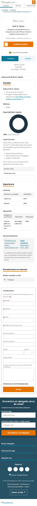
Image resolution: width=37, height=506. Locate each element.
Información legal (8, 451)
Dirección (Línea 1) (9, 333)
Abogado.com (6, 458)
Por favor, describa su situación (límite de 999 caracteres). (17, 366)
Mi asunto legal (6, 411)
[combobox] (18, 415)
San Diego (13, 10)
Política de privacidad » (13, 484)
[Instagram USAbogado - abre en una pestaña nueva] (15, 469)
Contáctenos (10, 58)
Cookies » (26, 486)
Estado (26, 349)
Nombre (6, 300)
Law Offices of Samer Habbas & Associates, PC (17, 11)
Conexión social (30, 6)
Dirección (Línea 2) (9, 341)
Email (5, 317)
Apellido (6, 309)
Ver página (28, 58)
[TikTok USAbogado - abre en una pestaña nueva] (21, 469)
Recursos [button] (18, 6)
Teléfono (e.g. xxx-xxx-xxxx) (12, 325)
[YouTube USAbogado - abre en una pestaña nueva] (27, 469)
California (4, 10)
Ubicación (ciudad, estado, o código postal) (15, 421)
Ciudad (5, 349)
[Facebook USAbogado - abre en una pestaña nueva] (10, 469)
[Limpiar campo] (33, 415)
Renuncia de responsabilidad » (16, 486)
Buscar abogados (7, 444)
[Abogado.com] (8, 2)
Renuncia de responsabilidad (15, 384)
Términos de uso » (25, 484)
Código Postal (7, 357)
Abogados (7, 6)
